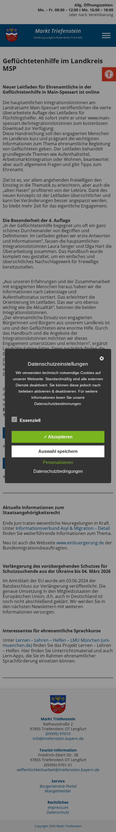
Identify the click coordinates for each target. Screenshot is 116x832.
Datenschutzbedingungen (58, 471)
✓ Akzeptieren (58, 437)
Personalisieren (58, 462)
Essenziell (30, 420)
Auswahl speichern (58, 451)
